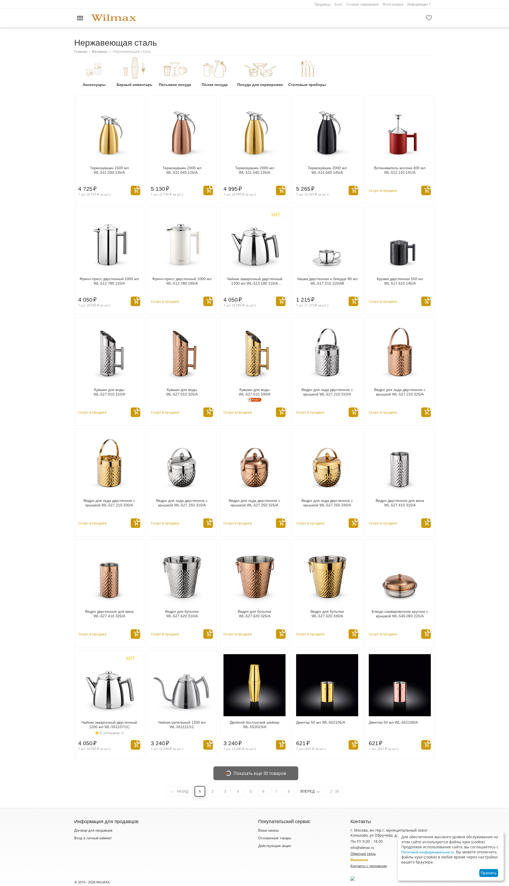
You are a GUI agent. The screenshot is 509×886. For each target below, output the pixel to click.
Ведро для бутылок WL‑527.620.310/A (182, 613)
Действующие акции (274, 846)
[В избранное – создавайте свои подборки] (429, 18)
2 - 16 (334, 791)
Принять (489, 872)
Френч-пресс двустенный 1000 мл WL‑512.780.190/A (182, 281)
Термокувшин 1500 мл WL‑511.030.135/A (109, 170)
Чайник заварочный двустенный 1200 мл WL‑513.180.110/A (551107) (254, 281)
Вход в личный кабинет (93, 838)
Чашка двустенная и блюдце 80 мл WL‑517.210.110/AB (327, 281)
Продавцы (322, 4)
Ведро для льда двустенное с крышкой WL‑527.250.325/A (254, 502)
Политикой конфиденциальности (427, 852)
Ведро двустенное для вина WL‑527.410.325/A (109, 613)
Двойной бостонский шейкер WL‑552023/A (254, 724)
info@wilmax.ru (362, 848)
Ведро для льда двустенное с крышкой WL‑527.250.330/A (327, 502)
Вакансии (359, 860)
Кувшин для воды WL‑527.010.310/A (109, 392)
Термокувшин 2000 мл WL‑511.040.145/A (327, 170)
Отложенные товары (274, 838)
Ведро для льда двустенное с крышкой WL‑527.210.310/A (327, 392)
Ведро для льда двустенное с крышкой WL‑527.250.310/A (182, 502)
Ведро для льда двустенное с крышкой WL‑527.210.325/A (399, 392)
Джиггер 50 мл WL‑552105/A (320, 722)
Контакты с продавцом (368, 866)
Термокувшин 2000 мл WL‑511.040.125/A (182, 170)
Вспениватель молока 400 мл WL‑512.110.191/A (399, 170)
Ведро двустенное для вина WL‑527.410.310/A (400, 502)
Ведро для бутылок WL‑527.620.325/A (254, 613)
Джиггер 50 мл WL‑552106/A (393, 722)
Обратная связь (363, 854)
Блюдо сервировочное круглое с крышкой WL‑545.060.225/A (400, 613)
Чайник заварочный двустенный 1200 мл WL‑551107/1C (109, 724)
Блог (338, 4)
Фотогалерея (393, 4)
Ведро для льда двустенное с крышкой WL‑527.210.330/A (109, 502)
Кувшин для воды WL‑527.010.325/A (182, 392)
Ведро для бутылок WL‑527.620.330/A (327, 613)
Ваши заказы (268, 830)
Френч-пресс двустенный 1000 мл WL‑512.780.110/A (109, 281)
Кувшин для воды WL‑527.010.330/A (254, 392)
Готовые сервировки (362, 4)
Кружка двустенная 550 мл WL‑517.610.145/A (400, 281)
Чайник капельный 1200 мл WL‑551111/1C (182, 724)
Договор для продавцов (93, 830)
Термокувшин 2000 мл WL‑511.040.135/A (254, 170)
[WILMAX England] (113, 18)
